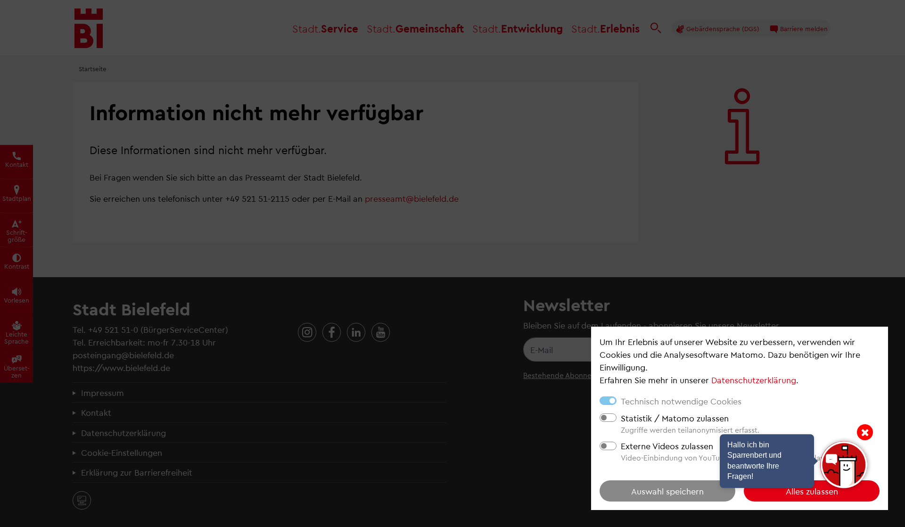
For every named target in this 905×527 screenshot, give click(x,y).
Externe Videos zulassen (667, 446)
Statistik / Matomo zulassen (675, 418)
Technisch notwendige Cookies (681, 401)
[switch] (608, 417)
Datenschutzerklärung (753, 380)
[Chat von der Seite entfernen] (864, 432)
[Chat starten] (843, 464)
